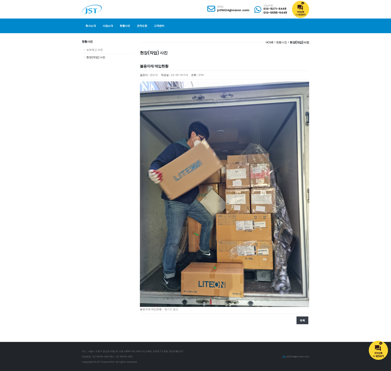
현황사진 (125, 26)
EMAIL (220, 6)
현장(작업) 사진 (95, 57)
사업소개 (108, 26)
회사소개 (91, 26)
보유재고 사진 (94, 49)
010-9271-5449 (274, 9)
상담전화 (268, 5)
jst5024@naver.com (233, 10)
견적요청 (142, 26)
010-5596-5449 (275, 13)
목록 (302, 320)
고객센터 (159, 26)
